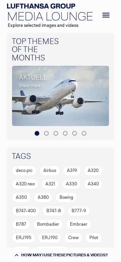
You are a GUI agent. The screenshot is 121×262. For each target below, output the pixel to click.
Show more (29, 85)
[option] (24, 170)
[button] (37, 133)
